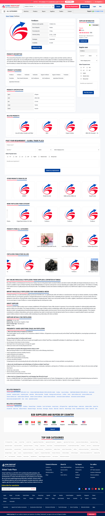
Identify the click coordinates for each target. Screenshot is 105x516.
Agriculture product (33, 399)
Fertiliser (64, 394)
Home (7, 16)
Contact (70, 11)
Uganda (48, 495)
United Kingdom (69, 495)
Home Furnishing (74, 507)
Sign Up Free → (69, 1)
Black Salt (56, 408)
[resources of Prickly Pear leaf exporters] (22, 189)
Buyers (43, 11)
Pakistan (31, 498)
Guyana (87, 498)
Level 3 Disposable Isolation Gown (45, 246)
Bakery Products (23, 408)
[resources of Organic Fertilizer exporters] (45, 126)
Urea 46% (91, 196)
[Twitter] (83, 488)
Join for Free (85, 6)
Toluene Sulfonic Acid (11, 396)
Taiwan (93, 495)
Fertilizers (11, 74)
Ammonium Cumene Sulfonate (78, 396)
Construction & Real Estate (36, 507)
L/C (83, 70)
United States (26, 495)
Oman (24, 498)
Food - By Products (47, 406)
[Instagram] (86, 488)
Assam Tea (95, 406)
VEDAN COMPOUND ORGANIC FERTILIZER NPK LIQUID (42, 392)
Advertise (26, 11)
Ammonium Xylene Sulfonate (63, 396)
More (94, 507)
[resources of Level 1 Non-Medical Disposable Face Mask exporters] (22, 239)
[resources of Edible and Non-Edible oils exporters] (45, 189)
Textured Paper (32, 406)
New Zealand (61, 498)
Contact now (83, 41)
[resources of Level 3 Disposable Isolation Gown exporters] (45, 239)
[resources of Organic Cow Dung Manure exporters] (91, 126)
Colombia (94, 498)
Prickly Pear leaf (23, 196)
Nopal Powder (68, 196)
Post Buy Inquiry (88, 92)
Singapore (86, 495)
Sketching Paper (18, 406)
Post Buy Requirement (72, 6)
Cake (96, 408)
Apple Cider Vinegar (73, 406)
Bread (73, 408)
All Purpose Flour (63, 406)
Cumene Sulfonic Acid (87, 394)
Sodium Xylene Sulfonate (23, 396)
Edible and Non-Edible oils (46, 196)
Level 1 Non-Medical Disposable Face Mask (23, 246)
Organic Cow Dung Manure (91, 133)
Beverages (45, 408)
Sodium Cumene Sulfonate (36, 396)
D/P (89, 70)
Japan (4, 495)
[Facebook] (79, 488)
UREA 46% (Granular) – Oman (68, 133)
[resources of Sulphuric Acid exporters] (91, 239)
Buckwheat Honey (80, 408)
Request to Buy (37, 47)
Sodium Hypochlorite (68, 246)
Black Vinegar (68, 408)
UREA (22, 133)
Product (12, 16)
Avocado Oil (9, 408)
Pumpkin (46, 394)
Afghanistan (39, 498)
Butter (87, 408)
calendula (31, 394)
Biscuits (51, 408)
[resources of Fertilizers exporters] (22, 214)
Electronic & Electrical (50, 507)
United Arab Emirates (15, 498)
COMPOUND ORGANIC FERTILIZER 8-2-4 (79, 392)
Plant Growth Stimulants (22, 78)
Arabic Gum (81, 406)
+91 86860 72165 (98, 11)
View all (52, 429)
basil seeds (91, 392)
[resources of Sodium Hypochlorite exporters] (68, 239)
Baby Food (15, 408)
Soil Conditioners (35, 78)
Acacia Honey (55, 406)
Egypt (54, 495)
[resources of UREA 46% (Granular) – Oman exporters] (68, 126)
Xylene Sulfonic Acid (76, 394)
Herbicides (27, 74)
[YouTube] (96, 488)
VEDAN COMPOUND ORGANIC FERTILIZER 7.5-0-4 (18, 392)
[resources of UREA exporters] (22, 126)
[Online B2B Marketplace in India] (12, 6)
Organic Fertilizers (45, 74)
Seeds (69, 394)
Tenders (61, 11)
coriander (9, 394)
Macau (46, 498)
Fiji (81, 498)
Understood (91, 514)
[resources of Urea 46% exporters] (91, 189)
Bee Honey (39, 408)
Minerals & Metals (85, 507)
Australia (75, 498)
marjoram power (24, 394)
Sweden (61, 495)
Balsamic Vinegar (32, 408)
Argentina (79, 495)
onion (26, 399)
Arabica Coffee (88, 406)
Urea (23, 399)
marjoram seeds (16, 394)
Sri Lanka (17, 495)
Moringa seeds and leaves (55, 394)
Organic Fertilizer (46, 133)
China (33, 495)
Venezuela (12, 501)
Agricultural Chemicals (58, 78)
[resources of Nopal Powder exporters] (68, 189)
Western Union (85, 76)
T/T (83, 67)
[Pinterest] (92, 488)
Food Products (10, 406)
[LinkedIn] (89, 488)
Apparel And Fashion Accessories (19, 507)
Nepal (10, 495)
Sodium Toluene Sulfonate (49, 396)
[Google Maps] (99, 488)
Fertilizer (58, 392)
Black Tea (61, 408)
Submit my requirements (52, 170)
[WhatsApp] (102, 488)
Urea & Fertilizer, (65, 392)
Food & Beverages (62, 507)
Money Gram (85, 78)
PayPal (84, 73)
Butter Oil (92, 408)
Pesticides (66, 74)
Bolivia (4, 501)
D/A (89, 67)
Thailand (5, 498)
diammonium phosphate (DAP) (14, 399)
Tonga (53, 498)
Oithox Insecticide (39, 394)
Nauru (68, 498)
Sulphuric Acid (91, 246)
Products (35, 11)
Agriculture (5, 507)
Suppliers (52, 11)
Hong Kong (40, 495)
